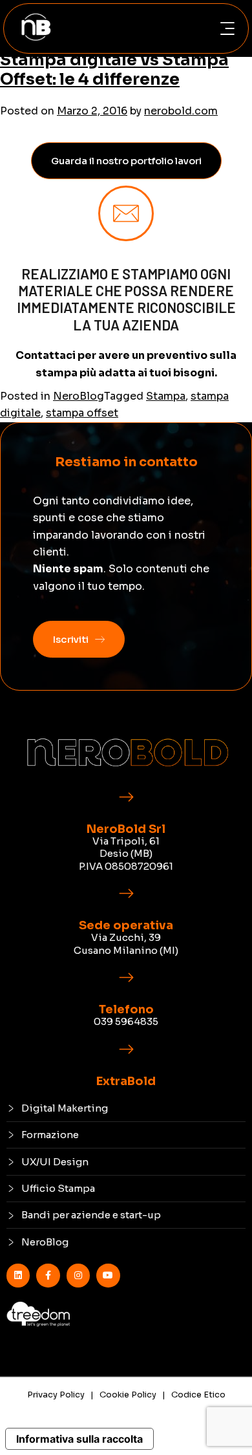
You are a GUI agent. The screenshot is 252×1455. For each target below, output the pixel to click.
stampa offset (82, 413)
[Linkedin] (18, 1275)
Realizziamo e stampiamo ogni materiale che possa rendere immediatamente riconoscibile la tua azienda (126, 299)
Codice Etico (198, 1394)
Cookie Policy (128, 1394)
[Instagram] (78, 1275)
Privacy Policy (56, 1394)
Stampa (165, 396)
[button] (227, 28)
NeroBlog (78, 396)
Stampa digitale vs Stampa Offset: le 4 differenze (114, 69)
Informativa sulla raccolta (79, 1438)
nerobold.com (181, 111)
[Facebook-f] (47, 1275)
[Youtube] (108, 1275)
